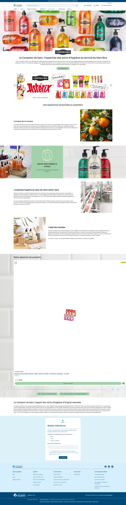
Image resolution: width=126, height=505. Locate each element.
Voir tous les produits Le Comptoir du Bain (73, 394)
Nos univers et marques (99, 479)
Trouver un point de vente (48, 394)
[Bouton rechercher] (77, 5)
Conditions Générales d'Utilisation (56, 501)
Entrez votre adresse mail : (54, 443)
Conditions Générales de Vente (70, 501)
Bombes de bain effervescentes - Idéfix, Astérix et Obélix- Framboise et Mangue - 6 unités (41, 374)
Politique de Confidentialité (45, 501)
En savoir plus (63, 68)
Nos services (77, 472)
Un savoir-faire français (99, 474)
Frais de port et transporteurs (60, 482)
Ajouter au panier (69, 383)
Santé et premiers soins (38, 477)
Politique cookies (95, 501)
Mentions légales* (56, 454)
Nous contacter (57, 474)
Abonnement (77, 474)
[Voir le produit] (70, 315)
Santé (14, 477)
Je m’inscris (63, 457)
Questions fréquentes (58, 477)
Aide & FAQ (109, 3)
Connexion (88, 5)
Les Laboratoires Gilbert (100, 472)
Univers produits (17, 472)
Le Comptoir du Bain (18, 371)
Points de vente (107, 5)
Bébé (14, 474)
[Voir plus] (63, 86)
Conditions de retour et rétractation (61, 479)
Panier (97, 5)
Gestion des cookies (58, 485)
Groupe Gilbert (108, 495)
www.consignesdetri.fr (44, 499)
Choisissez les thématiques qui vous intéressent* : (60, 434)
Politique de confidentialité (70, 452)
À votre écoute (57, 472)
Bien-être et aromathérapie (39, 479)
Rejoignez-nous (31, 495)
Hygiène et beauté (16, 479)
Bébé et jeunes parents (38, 474)
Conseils (35, 472)
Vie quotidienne (36, 485)
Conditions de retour (80, 501)
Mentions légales (88, 501)
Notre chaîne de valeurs (99, 477)
